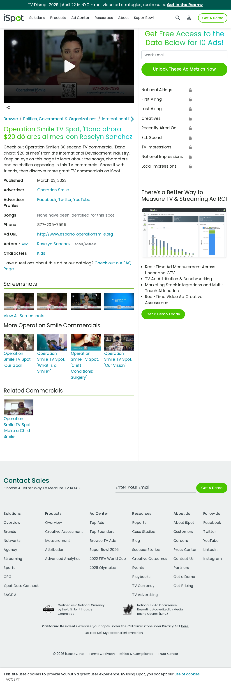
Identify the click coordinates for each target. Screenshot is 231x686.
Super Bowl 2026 (104, 549)
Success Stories (146, 549)
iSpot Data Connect (21, 585)
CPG (8, 576)
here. (185, 626)
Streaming (13, 558)
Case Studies (143, 531)
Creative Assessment (64, 531)
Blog (136, 540)
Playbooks (141, 576)
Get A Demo (212, 18)
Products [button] (58, 17)
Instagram (212, 558)
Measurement (57, 540)
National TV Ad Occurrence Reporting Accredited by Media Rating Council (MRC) (160, 609)
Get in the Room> (185, 4)
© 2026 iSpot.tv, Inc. (68, 653)
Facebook (46, 199)
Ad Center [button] (80, 17)
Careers (180, 540)
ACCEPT (13, 679)
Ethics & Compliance (136, 653)
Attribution (54, 549)
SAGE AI (10, 594)
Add (25, 244)
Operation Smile (53, 190)
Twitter (65, 199)
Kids (41, 253)
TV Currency (143, 585)
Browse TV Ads (103, 540)
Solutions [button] (37, 17)
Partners (181, 567)
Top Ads (97, 522)
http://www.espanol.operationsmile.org (75, 234)
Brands (10, 531)
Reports (139, 522)
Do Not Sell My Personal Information (114, 633)
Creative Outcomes (149, 558)
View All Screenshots (24, 316)
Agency (10, 549)
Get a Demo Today (163, 314)
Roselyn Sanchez (54, 244)
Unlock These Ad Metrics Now (184, 69)
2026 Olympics (103, 567)
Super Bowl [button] (144, 17)
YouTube (81, 199)
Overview (12, 522)
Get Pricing (183, 585)
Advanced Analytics (62, 558)
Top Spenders (102, 531)
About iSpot (183, 522)
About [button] (123, 17)
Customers (183, 531)
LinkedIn (210, 549)
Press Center (185, 549)
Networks (12, 540)
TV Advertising (145, 594)
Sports (9, 567)
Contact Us (183, 558)
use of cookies (187, 674)
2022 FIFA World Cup (108, 558)
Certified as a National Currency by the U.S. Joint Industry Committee (81, 609)
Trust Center (168, 653)
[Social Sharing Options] (8, 107)
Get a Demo (184, 576)
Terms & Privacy (102, 653)
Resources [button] (104, 17)
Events (138, 567)
